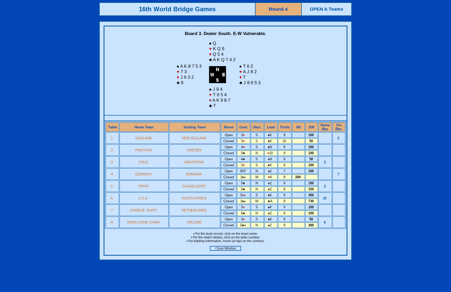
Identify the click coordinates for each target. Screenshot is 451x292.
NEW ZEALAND (194, 138)
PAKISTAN (143, 150)
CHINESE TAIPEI (143, 210)
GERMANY (143, 174)
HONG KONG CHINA (143, 222)
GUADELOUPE (194, 186)
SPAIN (143, 186)
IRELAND (194, 222)
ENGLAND (143, 138)
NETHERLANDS (194, 210)
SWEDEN (194, 150)
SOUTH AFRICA (194, 198)
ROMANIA (194, 174)
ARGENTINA (194, 162)
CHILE (144, 162)
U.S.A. (143, 198)
